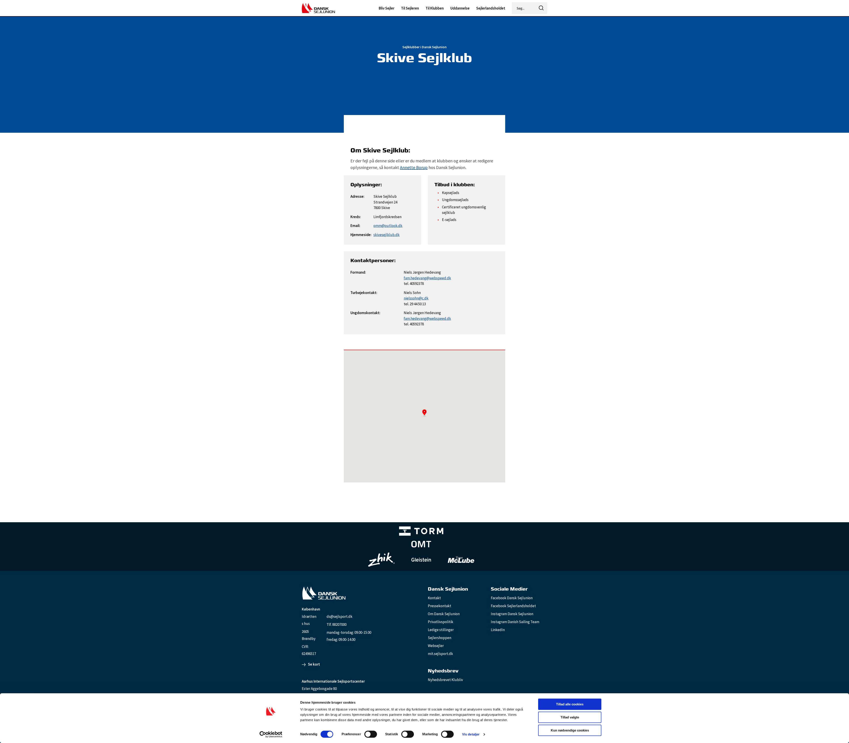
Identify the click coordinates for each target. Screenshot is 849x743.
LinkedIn (498, 629)
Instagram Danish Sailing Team (515, 621)
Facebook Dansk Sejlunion (512, 597)
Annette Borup (414, 167)
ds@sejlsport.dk (339, 616)
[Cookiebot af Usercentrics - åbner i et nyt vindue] (271, 734)
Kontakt (434, 597)
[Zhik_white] (381, 560)
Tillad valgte (569, 717)
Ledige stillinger (441, 629)
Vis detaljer (471, 734)
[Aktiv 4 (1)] (421, 545)
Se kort (314, 664)
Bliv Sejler (386, 8)
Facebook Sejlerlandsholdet (513, 605)
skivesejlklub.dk (386, 234)
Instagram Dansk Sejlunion (512, 613)
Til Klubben (435, 8)
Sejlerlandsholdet (490, 8)
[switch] (370, 734)
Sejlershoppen (439, 637)
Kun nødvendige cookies (570, 730)
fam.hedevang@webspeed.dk (427, 278)
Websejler (436, 645)
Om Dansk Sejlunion (444, 613)
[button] (424, 412)
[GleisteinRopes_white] (421, 559)
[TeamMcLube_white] (461, 559)
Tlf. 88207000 (336, 624)
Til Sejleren (410, 8)
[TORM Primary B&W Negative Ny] (421, 532)
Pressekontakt (439, 605)
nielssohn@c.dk (416, 298)
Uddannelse (460, 8)
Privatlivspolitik (440, 621)
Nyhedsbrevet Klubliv (445, 679)
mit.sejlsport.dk (440, 653)
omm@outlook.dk (387, 225)
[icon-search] (541, 8)
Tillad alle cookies (569, 704)
